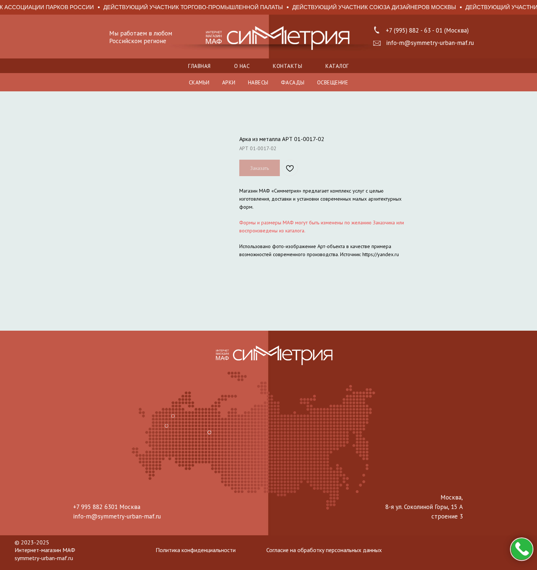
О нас (242, 65)
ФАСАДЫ (293, 82)
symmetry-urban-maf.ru (44, 558)
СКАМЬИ (199, 82)
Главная (199, 65)
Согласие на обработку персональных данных (324, 550)
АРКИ (229, 82)
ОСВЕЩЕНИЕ (333, 82)
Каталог (337, 65)
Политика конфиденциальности (196, 550)
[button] (377, 43)
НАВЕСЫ (258, 82)
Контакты (287, 65)
